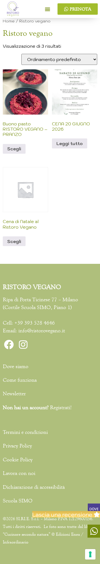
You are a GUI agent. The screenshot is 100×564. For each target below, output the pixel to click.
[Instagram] (23, 344)
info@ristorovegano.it (41, 330)
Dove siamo (15, 366)
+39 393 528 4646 (34, 323)
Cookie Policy (17, 459)
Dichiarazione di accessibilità (34, 487)
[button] (47, 9)
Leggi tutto (69, 143)
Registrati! (61, 407)
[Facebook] (8, 344)
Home (9, 21)
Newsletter (14, 393)
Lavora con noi (19, 473)
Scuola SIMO (36, 307)
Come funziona (20, 380)
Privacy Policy (17, 445)
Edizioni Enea (68, 534)
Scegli (14, 148)
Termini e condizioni (25, 432)
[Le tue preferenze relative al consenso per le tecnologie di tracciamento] (90, 554)
